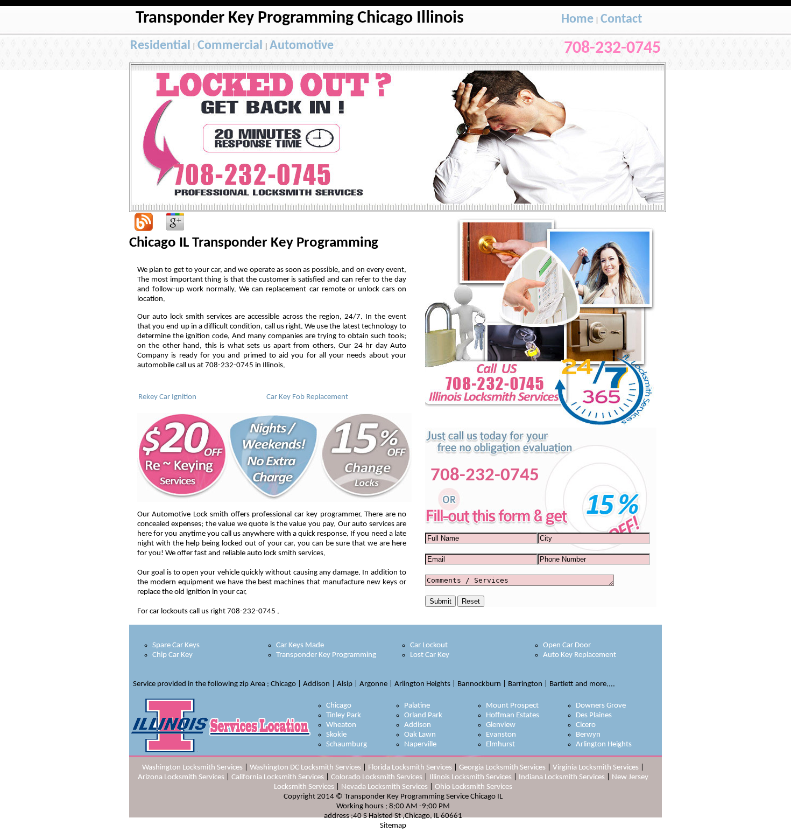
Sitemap (393, 826)
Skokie (336, 735)
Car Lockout (429, 645)
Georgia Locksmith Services (502, 768)
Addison (417, 725)
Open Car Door (567, 645)
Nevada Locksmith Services (384, 787)
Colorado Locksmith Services (376, 777)
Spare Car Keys (176, 645)
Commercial (230, 45)
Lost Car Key (429, 655)
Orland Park (423, 715)
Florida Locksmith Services (410, 768)
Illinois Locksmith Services (470, 777)
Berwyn (588, 735)
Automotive (302, 45)
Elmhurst (500, 744)
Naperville (420, 744)
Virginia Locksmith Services (596, 768)
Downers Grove (601, 706)
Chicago (338, 706)
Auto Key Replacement (579, 655)
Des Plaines (594, 715)
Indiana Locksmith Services (562, 777)
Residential (160, 45)
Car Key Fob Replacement (307, 397)
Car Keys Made (300, 645)
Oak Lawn (420, 735)
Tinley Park (343, 715)
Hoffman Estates (512, 715)
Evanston (501, 735)
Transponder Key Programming (326, 655)
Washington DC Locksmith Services (305, 768)
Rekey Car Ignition (167, 397)
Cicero (586, 725)
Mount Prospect (512, 706)
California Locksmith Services (277, 777)
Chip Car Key (172, 655)
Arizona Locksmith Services (181, 777)
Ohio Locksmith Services (473, 787)
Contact (621, 19)
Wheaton (341, 725)
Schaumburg (346, 744)
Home (577, 19)
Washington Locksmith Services (192, 768)
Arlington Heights (604, 744)
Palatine (417, 706)
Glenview (500, 725)
